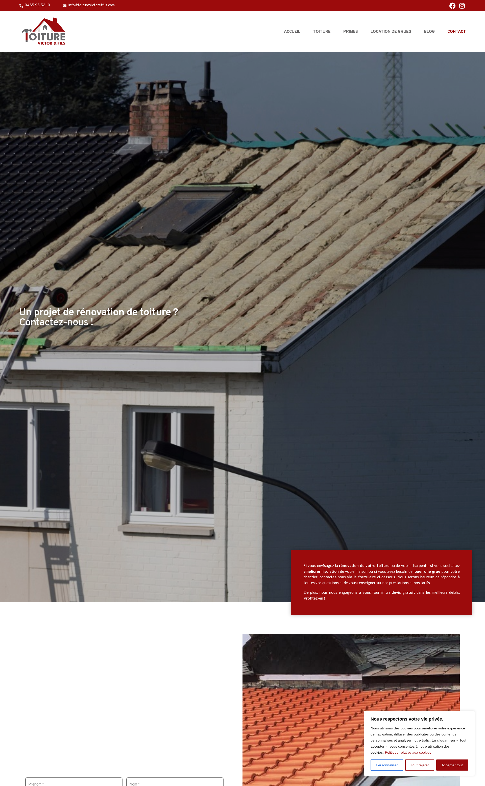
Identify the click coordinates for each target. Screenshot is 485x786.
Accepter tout (452, 765)
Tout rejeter (420, 765)
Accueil (292, 31)
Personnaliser (387, 765)
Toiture (322, 31)
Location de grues (391, 31)
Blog (429, 31)
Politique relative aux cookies (408, 752)
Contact (456, 31)
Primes (350, 31)
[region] (419, 743)
